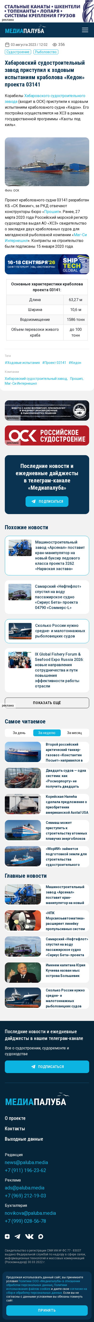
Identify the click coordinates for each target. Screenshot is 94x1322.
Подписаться (51, 1067)
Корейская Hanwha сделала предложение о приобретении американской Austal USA (67, 804)
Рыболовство (46, 52)
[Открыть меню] (83, 30)
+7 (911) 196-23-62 (25, 1170)
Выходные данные (24, 1139)
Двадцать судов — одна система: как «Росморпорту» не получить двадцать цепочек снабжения (66, 779)
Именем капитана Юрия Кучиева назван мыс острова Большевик (65, 970)
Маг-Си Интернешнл (21, 383)
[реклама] (47, 264)
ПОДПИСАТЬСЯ (51, 501)
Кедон (76, 363)
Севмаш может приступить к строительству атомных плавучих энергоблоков (66, 831)
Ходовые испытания (23, 363)
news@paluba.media (26, 1162)
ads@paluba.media (24, 1188)
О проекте (15, 1118)
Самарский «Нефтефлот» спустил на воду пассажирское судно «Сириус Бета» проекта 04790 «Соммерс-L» (58, 597)
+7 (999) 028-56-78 (25, 1221)
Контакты (15, 1128)
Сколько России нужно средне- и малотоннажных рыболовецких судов (60, 630)
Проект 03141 (55, 363)
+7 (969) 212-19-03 (25, 1196)
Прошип (51, 211)
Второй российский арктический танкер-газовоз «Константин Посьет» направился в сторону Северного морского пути (64, 752)
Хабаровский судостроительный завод (36, 379)
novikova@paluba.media (30, 1213)
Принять (47, 1310)
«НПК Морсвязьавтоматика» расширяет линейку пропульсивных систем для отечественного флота (65, 921)
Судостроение (18, 52)
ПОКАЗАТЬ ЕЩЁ (47, 703)
